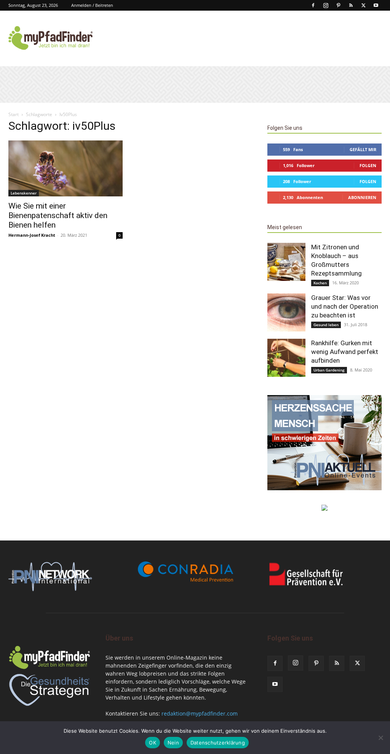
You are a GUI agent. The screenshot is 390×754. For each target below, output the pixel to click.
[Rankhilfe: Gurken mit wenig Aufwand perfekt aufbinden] (286, 358)
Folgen (368, 165)
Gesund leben (326, 324)
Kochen (320, 282)
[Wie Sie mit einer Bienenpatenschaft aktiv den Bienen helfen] (65, 168)
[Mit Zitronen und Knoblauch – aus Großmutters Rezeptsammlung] (286, 262)
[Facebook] (313, 5)
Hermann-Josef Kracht (31, 235)
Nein (173, 743)
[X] (363, 5)
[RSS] (350, 5)
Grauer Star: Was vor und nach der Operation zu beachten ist (344, 306)
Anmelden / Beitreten (92, 5)
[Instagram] (325, 5)
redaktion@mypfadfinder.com (199, 713)
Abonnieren (362, 197)
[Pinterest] (338, 5)
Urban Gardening (329, 370)
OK (152, 743)
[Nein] (380, 737)
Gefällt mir (363, 149)
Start (13, 114)
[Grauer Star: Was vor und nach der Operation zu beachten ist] (286, 312)
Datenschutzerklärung (217, 743)
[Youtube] (376, 5)
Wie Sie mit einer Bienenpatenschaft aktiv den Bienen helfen (57, 215)
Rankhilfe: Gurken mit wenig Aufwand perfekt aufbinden (344, 351)
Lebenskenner (24, 193)
